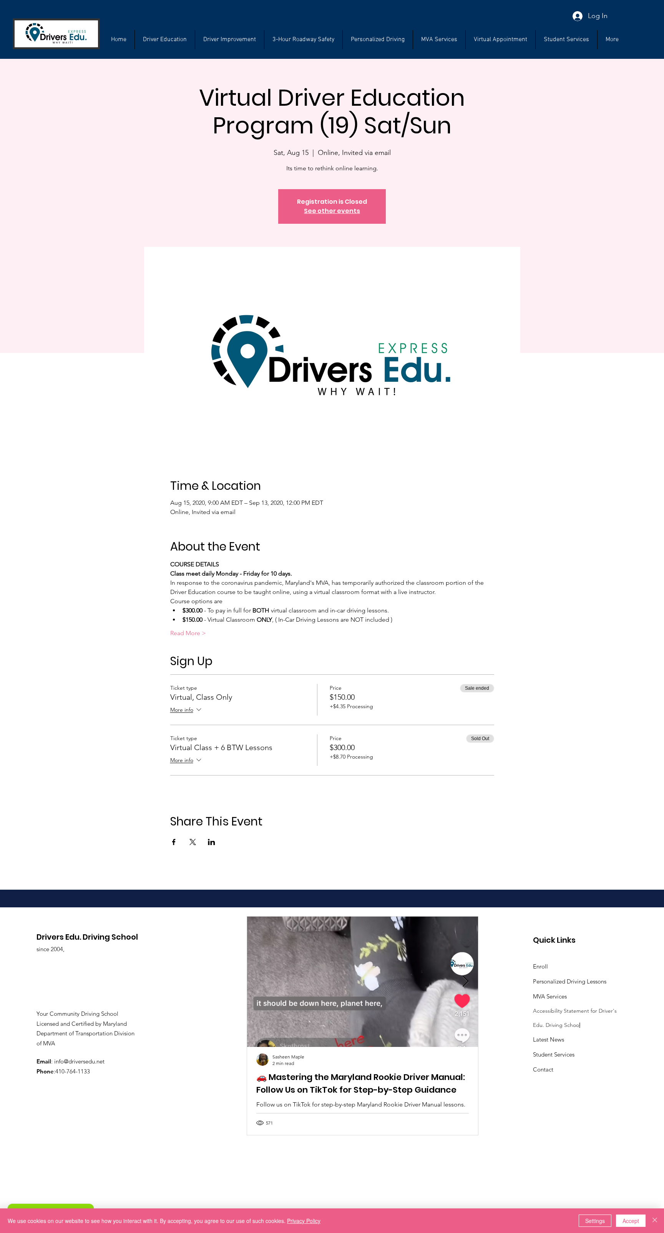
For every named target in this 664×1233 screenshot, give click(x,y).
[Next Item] (465, 982)
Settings (595, 1221)
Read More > (188, 633)
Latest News (548, 1039)
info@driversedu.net (79, 1061)
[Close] (654, 1221)
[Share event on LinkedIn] (211, 842)
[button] (566, 39)
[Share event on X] (192, 842)
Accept (630, 1221)
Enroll (540, 966)
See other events (332, 210)
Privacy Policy (303, 1221)
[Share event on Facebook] (174, 842)
